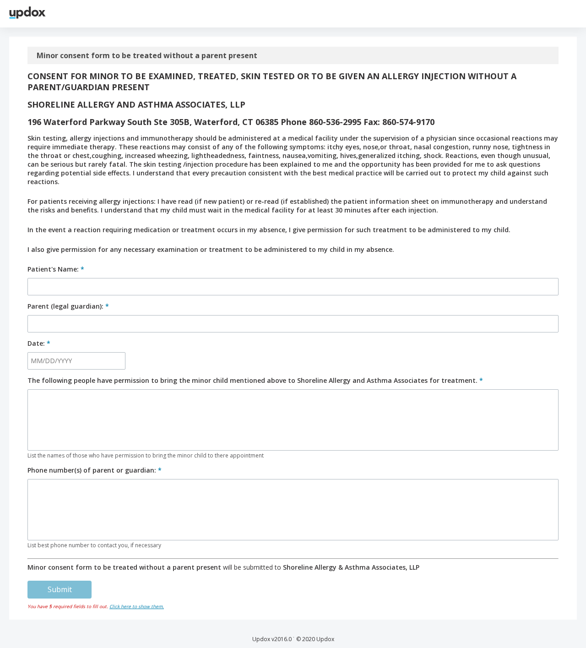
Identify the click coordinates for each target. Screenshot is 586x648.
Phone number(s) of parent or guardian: (94, 470)
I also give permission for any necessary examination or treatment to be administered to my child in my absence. (210, 249)
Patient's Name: (55, 269)
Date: (38, 343)
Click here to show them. (136, 606)
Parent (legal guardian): (68, 306)
